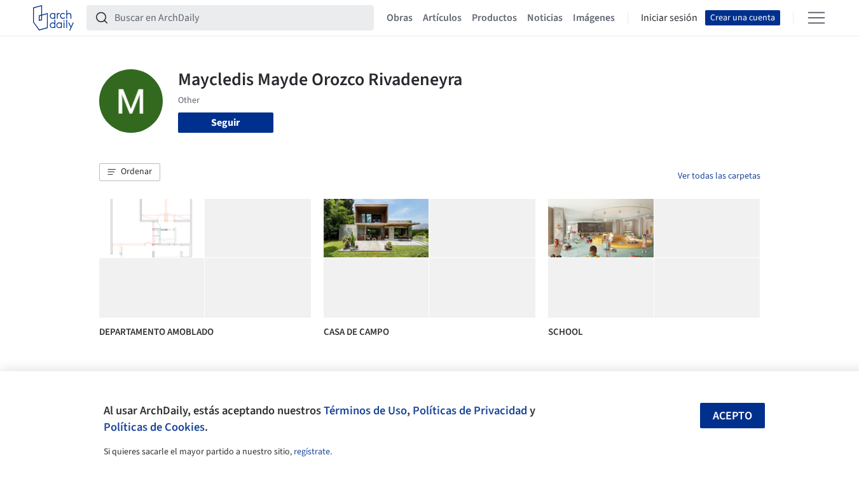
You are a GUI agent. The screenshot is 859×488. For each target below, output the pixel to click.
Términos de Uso (365, 410)
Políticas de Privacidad (470, 410)
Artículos (442, 18)
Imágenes (594, 18)
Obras (400, 18)
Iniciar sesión (669, 18)
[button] (129, 172)
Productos (494, 18)
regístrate (312, 451)
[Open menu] (816, 18)
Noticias (545, 18)
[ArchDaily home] (53, 17)
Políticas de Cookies (154, 427)
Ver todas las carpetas (719, 176)
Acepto (732, 416)
